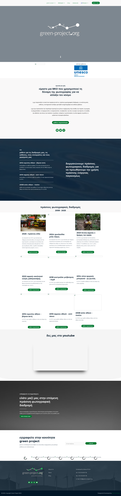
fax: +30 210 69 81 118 (81, 475)
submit (91, 443)
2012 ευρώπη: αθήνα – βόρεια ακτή (32, 163)
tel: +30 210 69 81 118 (81, 472)
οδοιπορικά (60, 3)
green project (50, 3)
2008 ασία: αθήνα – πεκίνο (29, 185)
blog (68, 3)
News (49, 472)
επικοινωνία (75, 3)
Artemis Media (116, 493)
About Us (50, 469)
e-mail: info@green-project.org (84, 479)
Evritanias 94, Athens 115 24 (83, 469)
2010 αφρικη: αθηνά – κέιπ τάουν (32, 175)
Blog (49, 475)
